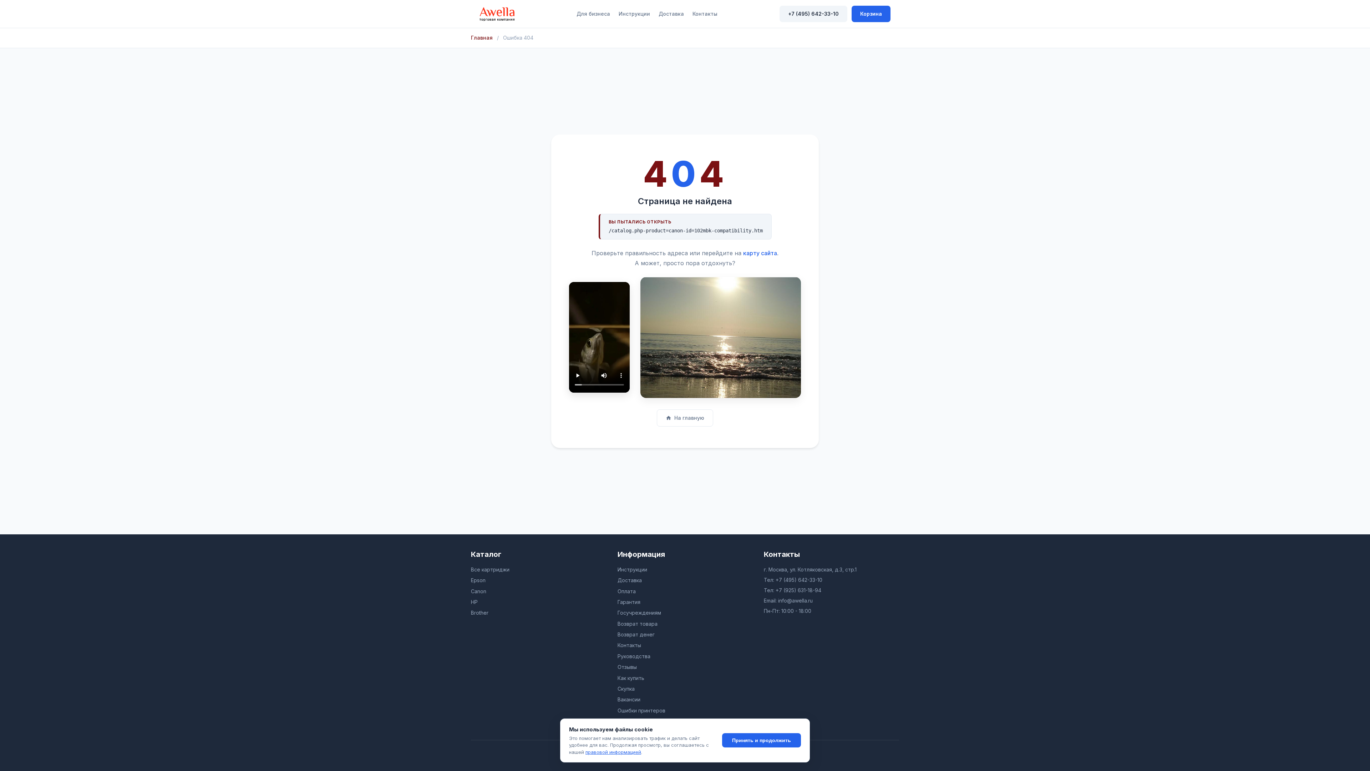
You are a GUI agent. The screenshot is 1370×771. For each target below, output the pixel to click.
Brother (479, 613)
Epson (478, 580)
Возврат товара (638, 624)
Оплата (627, 591)
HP (474, 602)
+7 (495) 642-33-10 (813, 14)
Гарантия (629, 602)
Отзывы (627, 667)
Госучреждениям (639, 613)
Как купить (631, 678)
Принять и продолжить (761, 740)
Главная (482, 38)
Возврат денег (636, 634)
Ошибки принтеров (641, 710)
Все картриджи (490, 569)
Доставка (671, 14)
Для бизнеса (593, 14)
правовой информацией (613, 752)
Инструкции (634, 14)
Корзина (871, 14)
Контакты (704, 14)
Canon (478, 591)
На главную (689, 418)
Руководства (634, 656)
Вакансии (629, 699)
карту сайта (760, 253)
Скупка (626, 689)
